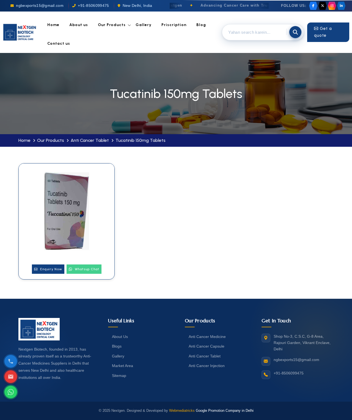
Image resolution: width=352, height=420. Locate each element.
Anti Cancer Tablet (90, 140)
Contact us (58, 43)
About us (78, 24)
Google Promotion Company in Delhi (225, 410)
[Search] (295, 32)
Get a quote (323, 32)
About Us (120, 336)
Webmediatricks (182, 410)
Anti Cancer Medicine (207, 336)
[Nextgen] (20, 32)
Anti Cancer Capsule (206, 346)
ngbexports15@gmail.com (40, 6)
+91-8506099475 (93, 6)
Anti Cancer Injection (207, 365)
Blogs (117, 346)
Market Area (122, 365)
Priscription (173, 24)
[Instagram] (332, 6)
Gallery (144, 24)
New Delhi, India (137, 6)
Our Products (112, 24)
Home (53, 24)
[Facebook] (313, 6)
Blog (201, 24)
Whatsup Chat (86, 269)
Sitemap (119, 375)
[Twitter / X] (322, 6)
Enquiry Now (50, 269)
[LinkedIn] (341, 6)
